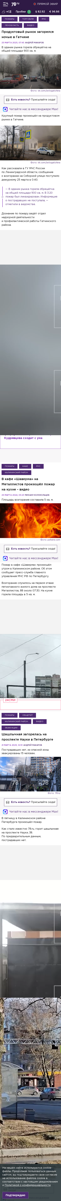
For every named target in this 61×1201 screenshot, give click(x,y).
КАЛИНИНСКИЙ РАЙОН (16, 472)
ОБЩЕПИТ (27, 715)
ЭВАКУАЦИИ (11, 728)
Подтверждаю (15, 1195)
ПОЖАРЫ (9, 19)
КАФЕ (25, 466)
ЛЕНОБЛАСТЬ (12, 25)
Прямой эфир (47, 4)
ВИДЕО (30, 25)
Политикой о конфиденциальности (28, 1185)
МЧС (44, 19)
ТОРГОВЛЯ (28, 19)
